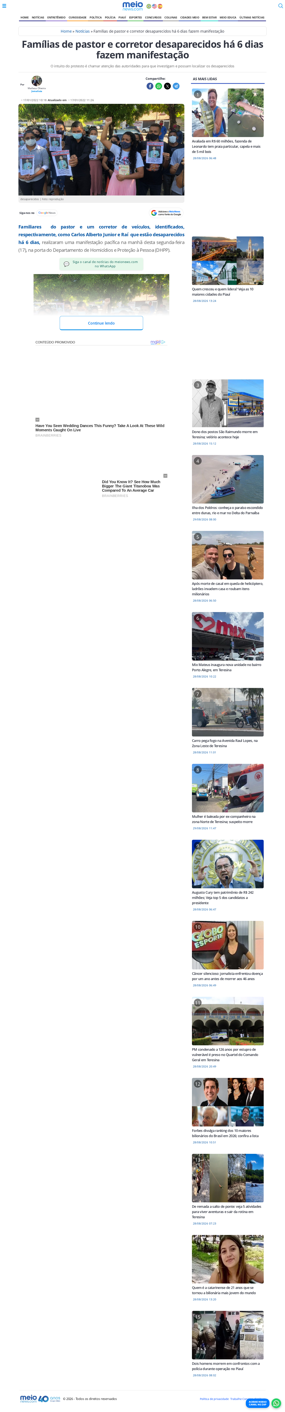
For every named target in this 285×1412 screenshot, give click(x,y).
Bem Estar (209, 17)
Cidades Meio (189, 17)
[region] (228, 201)
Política (96, 17)
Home (25, 17)
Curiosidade (77, 17)
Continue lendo (101, 323)
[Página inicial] (132, 6)
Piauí (122, 17)
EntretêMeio (56, 17)
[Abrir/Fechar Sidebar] (4, 5)
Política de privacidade (214, 1399)
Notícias (38, 17)
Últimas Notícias (251, 17)
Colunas (170, 17)
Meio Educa (228, 17)
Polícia (110, 17)
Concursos (153, 17)
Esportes (135, 17)
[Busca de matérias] (280, 7)
